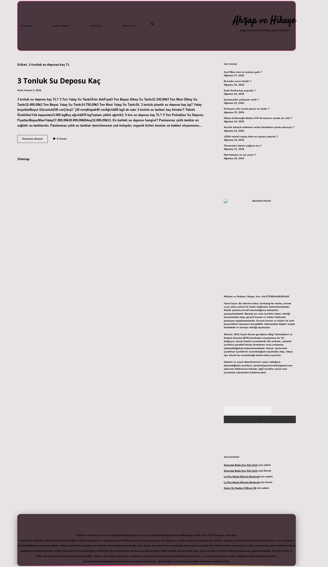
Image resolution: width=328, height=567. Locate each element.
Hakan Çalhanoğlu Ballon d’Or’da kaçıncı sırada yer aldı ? (258, 118)
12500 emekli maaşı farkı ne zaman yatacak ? (251, 136)
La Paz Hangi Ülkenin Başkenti (242, 476)
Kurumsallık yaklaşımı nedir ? (241, 99)
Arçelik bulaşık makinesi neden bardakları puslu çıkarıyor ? (259, 127)
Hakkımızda (128, 25)
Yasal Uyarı (96, 25)
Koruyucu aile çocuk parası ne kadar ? (246, 108)
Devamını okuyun (35, 140)
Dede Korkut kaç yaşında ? (239, 90)
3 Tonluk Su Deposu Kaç (59, 81)
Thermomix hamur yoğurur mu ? (242, 145)
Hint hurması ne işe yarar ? (240, 154)
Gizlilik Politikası (60, 25)
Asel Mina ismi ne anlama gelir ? (243, 72)
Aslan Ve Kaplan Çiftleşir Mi (240, 488)
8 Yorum (62, 138)
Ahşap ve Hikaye (264, 21)
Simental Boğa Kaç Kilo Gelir (241, 465)
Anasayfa (26, 25)
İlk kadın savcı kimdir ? (237, 81)
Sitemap (23, 159)
